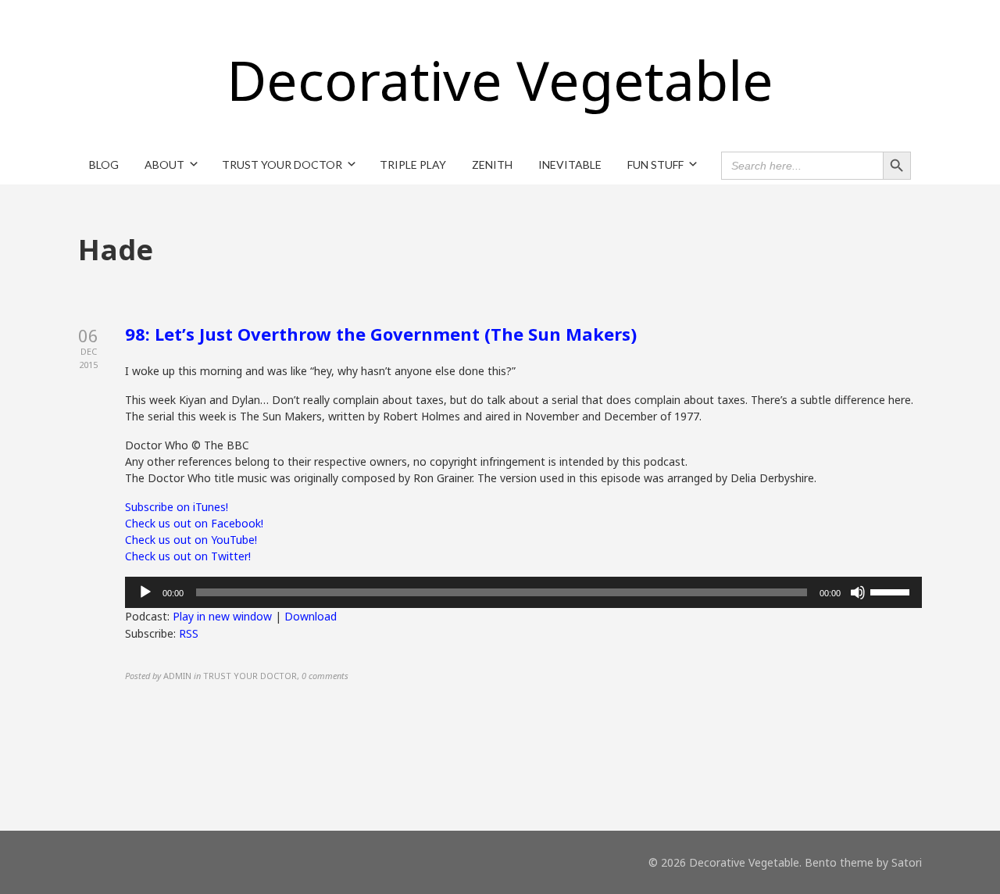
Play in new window (222, 616)
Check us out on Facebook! (194, 523)
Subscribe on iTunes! (176, 506)
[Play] (145, 592)
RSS (188, 633)
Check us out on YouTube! (191, 539)
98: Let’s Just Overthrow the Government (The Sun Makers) (381, 333)
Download (310, 616)
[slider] (892, 591)
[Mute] (858, 592)
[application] (523, 592)
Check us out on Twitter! (188, 556)
